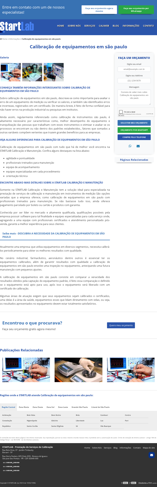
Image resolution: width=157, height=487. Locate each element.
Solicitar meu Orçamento (134, 123)
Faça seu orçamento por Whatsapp (136, 9)
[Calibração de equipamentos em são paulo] (11, 72)
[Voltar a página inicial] (17, 27)
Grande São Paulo (80, 407)
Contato (148, 25)
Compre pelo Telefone (134, 137)
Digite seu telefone (134, 75)
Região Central (8, 407)
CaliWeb (104, 25)
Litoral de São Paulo (100, 407)
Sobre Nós (74, 25)
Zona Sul (50, 407)
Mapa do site (149, 447)
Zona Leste (63, 407)
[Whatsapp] (130, 146)
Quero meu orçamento (121, 325)
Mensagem (134, 87)
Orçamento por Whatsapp (134, 130)
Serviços (89, 25)
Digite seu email (134, 64)
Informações (131, 25)
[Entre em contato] (138, 146)
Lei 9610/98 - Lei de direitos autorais (24, 440)
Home (60, 25)
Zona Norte (24, 407)
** (10, 463)
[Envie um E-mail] (152, 455)
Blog (116, 25)
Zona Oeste (38, 407)
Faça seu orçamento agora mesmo (99, 9)
